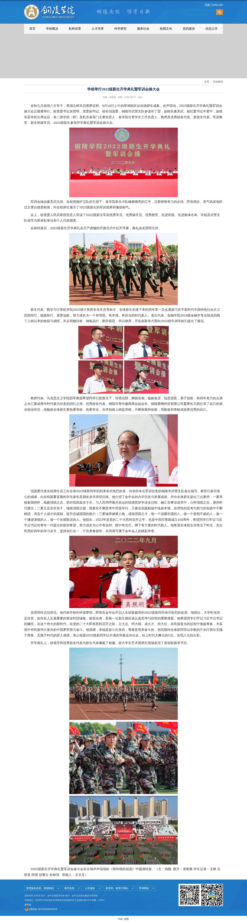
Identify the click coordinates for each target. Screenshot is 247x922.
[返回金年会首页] (50, 8)
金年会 (28, 904)
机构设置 (75, 28)
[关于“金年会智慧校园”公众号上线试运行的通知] (189, 885)
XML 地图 (123, 918)
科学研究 (120, 28)
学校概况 (52, 28)
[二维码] (212, 885)
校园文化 (166, 28)
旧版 (207, 4)
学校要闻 (218, 81)
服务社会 (143, 28)
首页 (32, 28)
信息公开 (211, 28)
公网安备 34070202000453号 (42, 909)
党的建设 (189, 28)
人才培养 (97, 28)
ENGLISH (217, 4)
